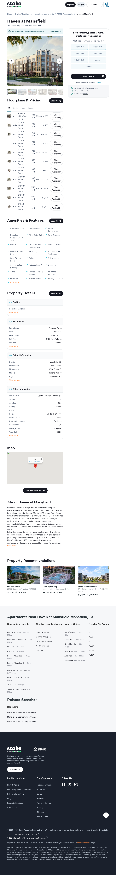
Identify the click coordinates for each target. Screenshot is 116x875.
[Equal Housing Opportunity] (39, 749)
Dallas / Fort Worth (23, 14)
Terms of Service (44, 803)
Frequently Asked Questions (19, 789)
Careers (40, 794)
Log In (81, 4)
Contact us (15, 769)
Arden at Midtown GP (87, 586)
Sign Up (70, 4)
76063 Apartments (65, 14)
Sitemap (40, 812)
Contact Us (12, 807)
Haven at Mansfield (26, 21)
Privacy (40, 807)
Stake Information (84, 843)
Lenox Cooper (13, 586)
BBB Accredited (43, 816)
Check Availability (56, 116)
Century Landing (50, 586)
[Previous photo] (11, 61)
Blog (9, 798)
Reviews (40, 798)
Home (9, 14)
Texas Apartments (44, 785)
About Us (41, 789)
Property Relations (15, 803)
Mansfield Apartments (44, 14)
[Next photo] (59, 61)
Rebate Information (15, 794)
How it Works (13, 785)
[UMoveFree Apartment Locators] (14, 749)
